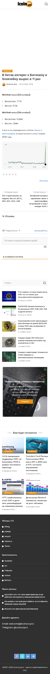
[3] (9, 174)
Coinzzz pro (11, 84)
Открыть (25, 401)
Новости (7, 71)
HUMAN (8, 532)
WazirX (8, 536)
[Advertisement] (25, 39)
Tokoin (7, 546)
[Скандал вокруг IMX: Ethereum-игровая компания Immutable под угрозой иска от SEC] (9, 342)
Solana (7, 575)
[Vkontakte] (27, 656)
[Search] (46, 4)
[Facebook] (16, 656)
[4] (12, 174)
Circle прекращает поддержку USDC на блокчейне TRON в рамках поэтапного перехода (11, 462)
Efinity (7, 527)
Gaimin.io (8, 541)
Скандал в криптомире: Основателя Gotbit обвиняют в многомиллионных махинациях (33, 354)
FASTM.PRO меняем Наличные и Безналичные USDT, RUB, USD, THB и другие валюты (32, 309)
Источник (44, 180)
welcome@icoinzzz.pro (21, 623)
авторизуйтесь (41, 230)
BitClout (8, 580)
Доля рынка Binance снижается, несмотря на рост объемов (36, 500)
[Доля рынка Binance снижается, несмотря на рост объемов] (37, 486)
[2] (6, 174)
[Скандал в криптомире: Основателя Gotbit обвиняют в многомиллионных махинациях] (9, 357)
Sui (6, 566)
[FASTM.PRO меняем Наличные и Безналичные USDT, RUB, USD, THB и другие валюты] (9, 311)
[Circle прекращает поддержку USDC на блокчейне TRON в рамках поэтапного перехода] (13, 445)
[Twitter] (22, 656)
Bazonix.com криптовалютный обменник (21, 609)
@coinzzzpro (21, 627)
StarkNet (8, 561)
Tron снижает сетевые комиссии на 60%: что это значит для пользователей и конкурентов (32, 294)
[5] (15, 174)
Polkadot (8, 571)
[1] (3, 174)
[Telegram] (33, 656)
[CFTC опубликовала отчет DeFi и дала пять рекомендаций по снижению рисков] (13, 486)
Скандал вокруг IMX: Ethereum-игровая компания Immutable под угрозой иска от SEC (32, 340)
